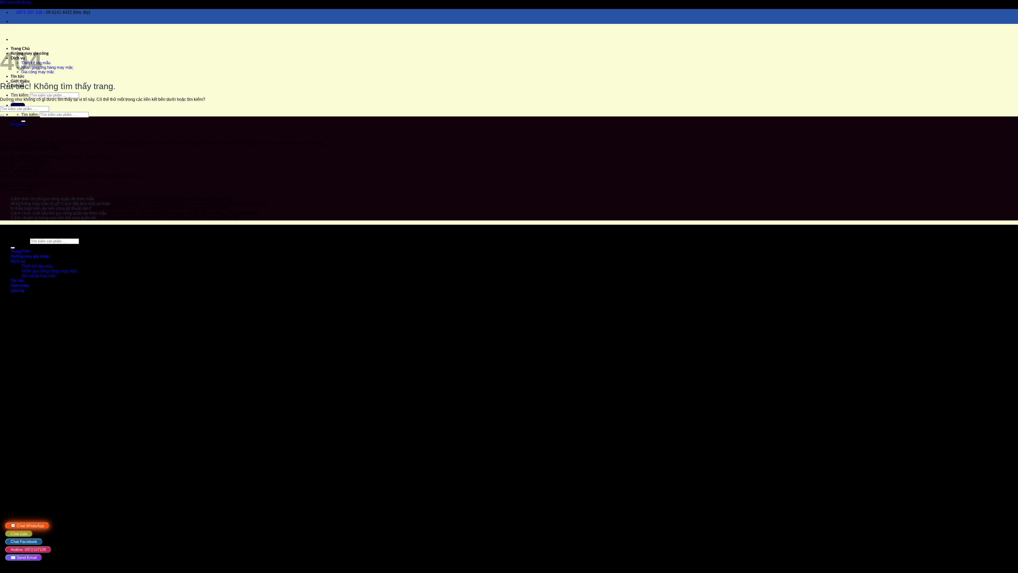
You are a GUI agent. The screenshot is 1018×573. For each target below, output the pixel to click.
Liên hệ (17, 291)
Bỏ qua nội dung (15, 2)
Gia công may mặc (38, 276)
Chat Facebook (24, 541)
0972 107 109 (29, 12)
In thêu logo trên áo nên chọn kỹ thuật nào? (51, 208)
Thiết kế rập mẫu (37, 266)
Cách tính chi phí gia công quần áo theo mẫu (52, 199)
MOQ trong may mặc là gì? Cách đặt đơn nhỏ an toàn (61, 203)
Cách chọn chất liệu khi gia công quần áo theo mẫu (59, 213)
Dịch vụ (18, 261)
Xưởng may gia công (30, 256)
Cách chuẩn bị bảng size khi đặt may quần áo (53, 218)
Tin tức (17, 76)
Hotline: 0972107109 (28, 549)
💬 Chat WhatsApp (27, 525)
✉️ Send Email (24, 557)
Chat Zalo (19, 533)
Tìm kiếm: (20, 95)
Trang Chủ (20, 251)
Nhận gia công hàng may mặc (47, 67)
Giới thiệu (20, 81)
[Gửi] (13, 102)
